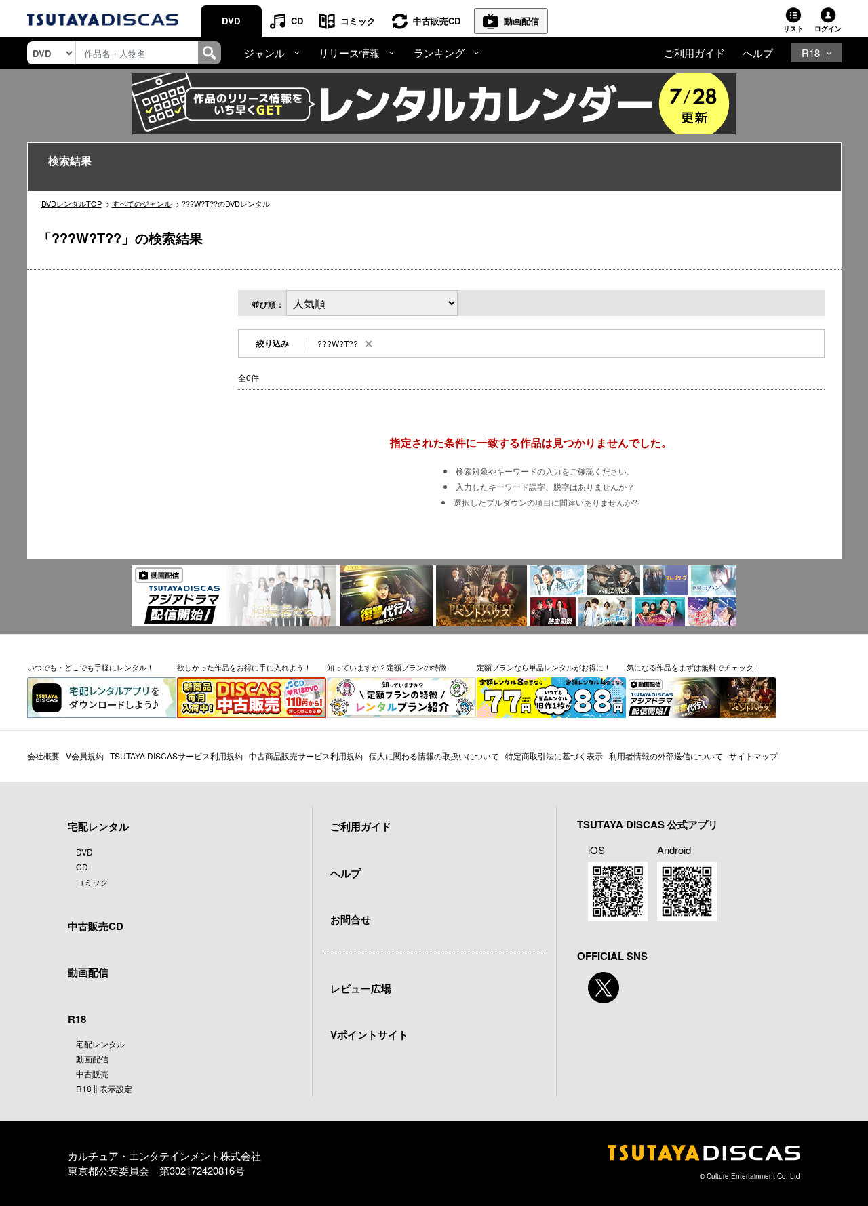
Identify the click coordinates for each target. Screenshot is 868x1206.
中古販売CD (436, 20)
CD (297, 20)
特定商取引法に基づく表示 (554, 755)
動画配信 (521, 20)
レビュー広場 (360, 988)
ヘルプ (758, 52)
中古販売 (92, 1073)
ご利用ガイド (694, 52)
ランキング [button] (439, 52)
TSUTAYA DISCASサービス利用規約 (176, 755)
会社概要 (43, 755)
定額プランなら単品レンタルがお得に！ (544, 667)
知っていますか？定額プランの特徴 (386, 667)
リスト (793, 28)
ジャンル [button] (264, 52)
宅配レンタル (100, 1043)
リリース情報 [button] (349, 52)
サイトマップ (753, 755)
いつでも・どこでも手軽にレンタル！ (90, 667)
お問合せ (350, 919)
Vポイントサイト (369, 1034)
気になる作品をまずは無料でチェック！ (694, 667)
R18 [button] (811, 52)
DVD (231, 20)
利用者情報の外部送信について (666, 755)
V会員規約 (85, 755)
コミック (358, 20)
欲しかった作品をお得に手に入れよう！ (244, 667)
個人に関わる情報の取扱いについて (434, 755)
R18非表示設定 (104, 1088)
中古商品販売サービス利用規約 (306, 755)
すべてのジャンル (142, 203)
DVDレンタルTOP (71, 203)
